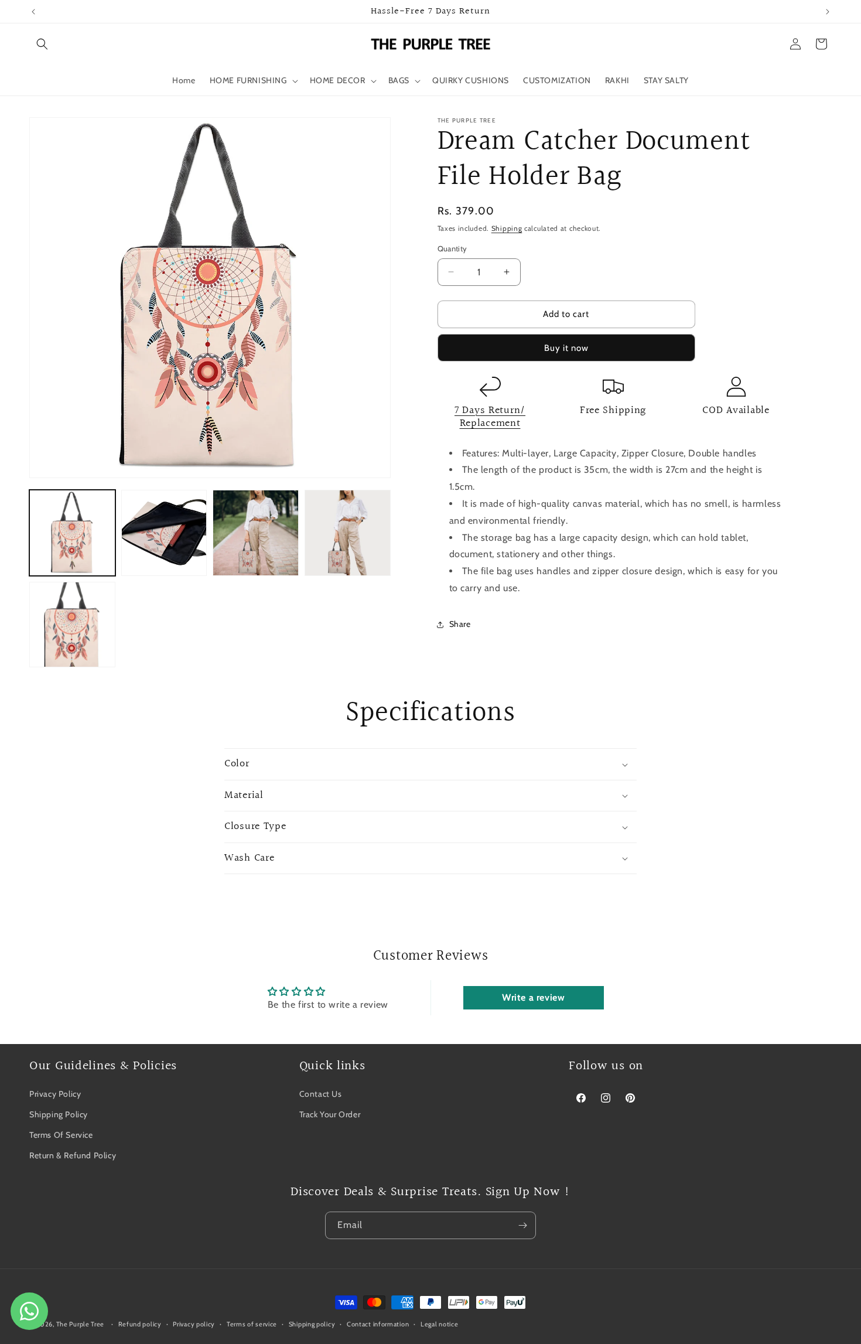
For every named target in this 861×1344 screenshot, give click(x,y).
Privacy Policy (55, 1094)
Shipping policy (312, 1324)
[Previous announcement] (33, 12)
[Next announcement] (827, 12)
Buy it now (566, 348)
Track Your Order (330, 1114)
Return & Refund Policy (72, 1156)
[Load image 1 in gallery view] (72, 533)
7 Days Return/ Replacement (490, 417)
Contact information (378, 1324)
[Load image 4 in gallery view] (348, 533)
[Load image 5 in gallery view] (72, 625)
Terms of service (252, 1324)
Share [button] (460, 624)
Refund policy (140, 1324)
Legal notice (439, 1324)
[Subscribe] (522, 1225)
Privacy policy (194, 1324)
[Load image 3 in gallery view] (256, 533)
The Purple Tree (80, 1324)
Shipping (506, 228)
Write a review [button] (533, 998)
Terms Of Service (61, 1135)
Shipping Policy (58, 1114)
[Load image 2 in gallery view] (164, 533)
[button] (42, 44)
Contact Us (320, 1094)
